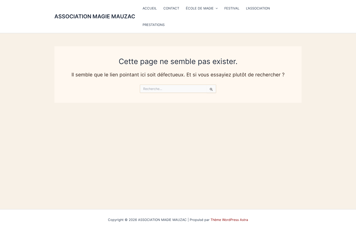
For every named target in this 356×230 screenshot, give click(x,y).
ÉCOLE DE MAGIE (200, 8)
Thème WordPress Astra (229, 220)
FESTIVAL (231, 8)
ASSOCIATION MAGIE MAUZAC (94, 16)
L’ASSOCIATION (258, 8)
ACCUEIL (150, 8)
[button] (216, 8)
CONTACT (171, 8)
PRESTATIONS (154, 25)
